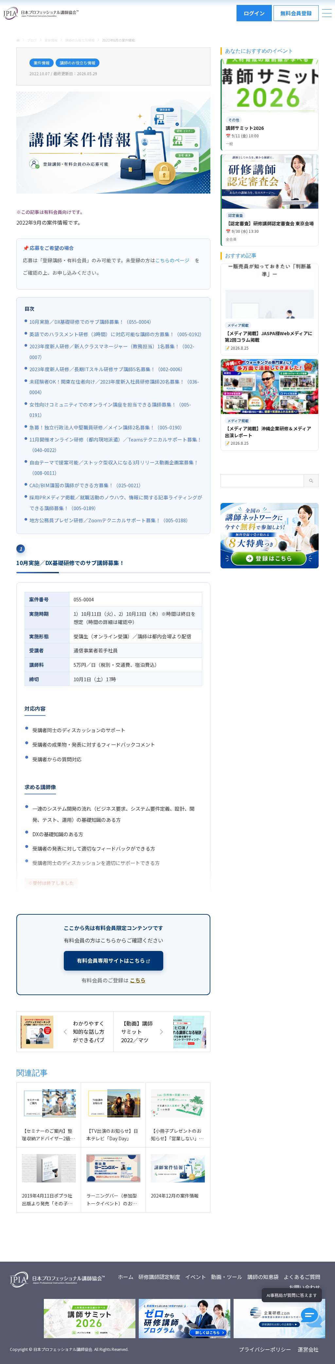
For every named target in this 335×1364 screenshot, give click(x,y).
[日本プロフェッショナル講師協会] (41, 13)
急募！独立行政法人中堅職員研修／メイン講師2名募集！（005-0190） (107, 427)
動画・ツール (226, 1277)
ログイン (254, 13)
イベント (195, 1277)
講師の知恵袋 (263, 1277)
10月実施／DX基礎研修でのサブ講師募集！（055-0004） (91, 321)
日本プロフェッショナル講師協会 (62, 1349)
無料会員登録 (296, 13)
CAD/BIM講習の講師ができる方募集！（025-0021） (86, 485)
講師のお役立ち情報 (77, 62)
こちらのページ (172, 260)
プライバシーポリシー (265, 1349)
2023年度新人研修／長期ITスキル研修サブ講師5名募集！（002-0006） (107, 369)
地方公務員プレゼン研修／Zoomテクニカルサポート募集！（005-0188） (110, 520)
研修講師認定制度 (159, 1277)
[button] (311, 1317)
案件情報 (41, 62)
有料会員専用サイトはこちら (111, 960)
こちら (138, 980)
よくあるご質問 (302, 1277)
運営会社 (308, 1349)
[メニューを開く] (327, 13)
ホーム (125, 1277)
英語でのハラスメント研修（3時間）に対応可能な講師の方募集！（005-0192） (116, 334)
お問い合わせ (304, 1287)
